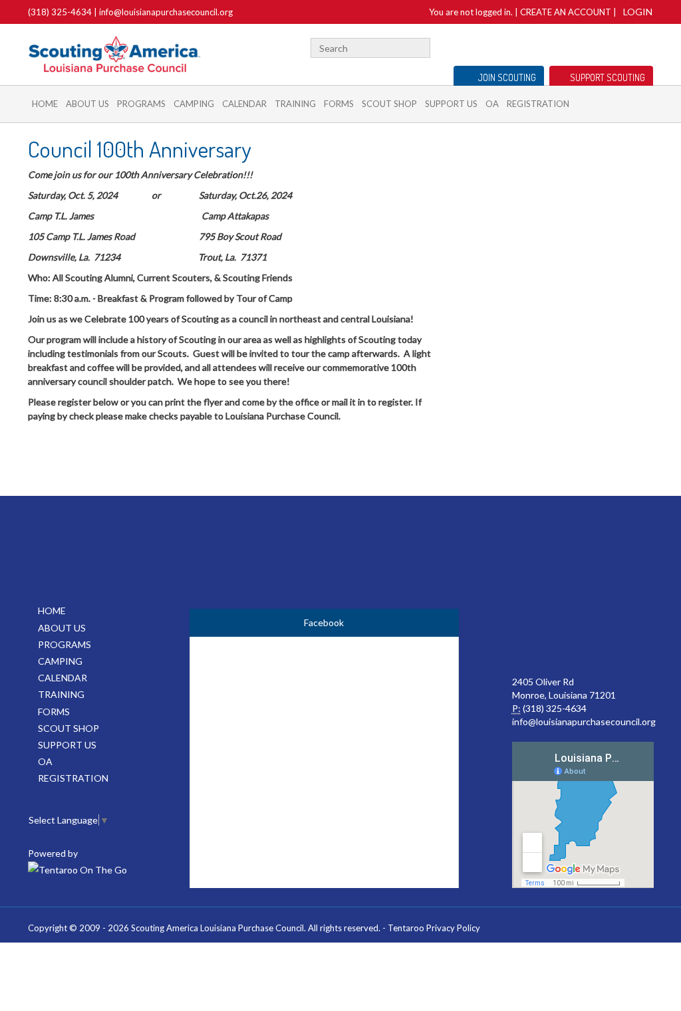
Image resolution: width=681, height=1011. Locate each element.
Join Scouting (507, 77)
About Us (87, 103)
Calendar (244, 103)
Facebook (649, 46)
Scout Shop (389, 103)
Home (45, 103)
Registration (538, 103)
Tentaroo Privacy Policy (434, 928)
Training (295, 103)
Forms (339, 103)
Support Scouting (607, 77)
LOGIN (637, 11)
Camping (194, 103)
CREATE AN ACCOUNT (565, 12)
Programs (141, 103)
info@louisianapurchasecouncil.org (166, 12)
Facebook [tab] (324, 622)
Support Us (451, 103)
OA (492, 103)
